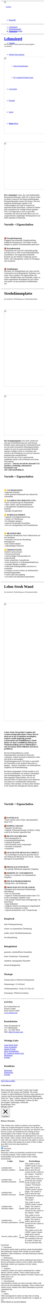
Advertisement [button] (6, 1279)
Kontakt (7, 1057)
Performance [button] (5, 1256)
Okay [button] (13, 1104)
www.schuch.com (10, 1013)
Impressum (8, 1070)
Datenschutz (8, 1073)
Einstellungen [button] (6, 1104)
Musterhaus (8, 1055)
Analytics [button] (4, 1266)
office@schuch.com (15, 1032)
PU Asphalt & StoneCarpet (14, 1053)
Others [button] (3, 1291)
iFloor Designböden (11, 1051)
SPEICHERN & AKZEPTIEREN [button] (13, 1302)
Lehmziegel (13, 39)
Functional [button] (5, 1245)
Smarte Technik (10, 1049)
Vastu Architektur (10, 1047)
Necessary (7, 1148)
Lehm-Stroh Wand (11, 1045)
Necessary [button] (4, 1146)
